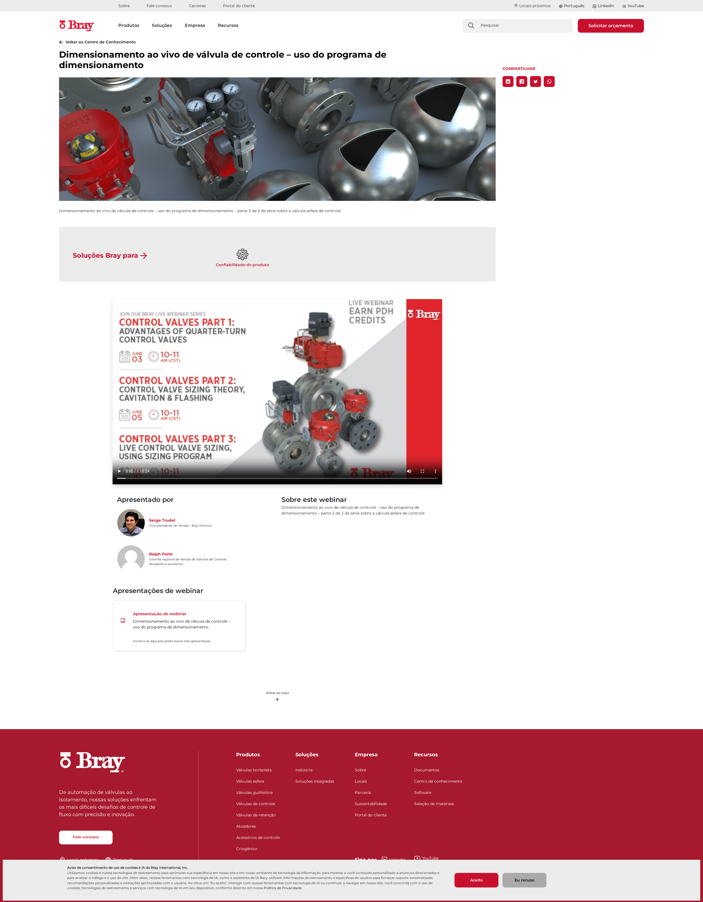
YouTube (635, 5)
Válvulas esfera (250, 781)
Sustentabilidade (371, 803)
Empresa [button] (195, 25)
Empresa (366, 755)
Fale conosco (159, 5)
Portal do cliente (239, 5)
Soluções (307, 755)
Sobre (124, 5)
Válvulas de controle (255, 803)
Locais (361, 781)
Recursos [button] (228, 25)
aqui (153, 641)
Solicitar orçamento (610, 25)
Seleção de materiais (434, 803)
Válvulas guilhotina (254, 792)
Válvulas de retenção (256, 815)
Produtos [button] (128, 25)
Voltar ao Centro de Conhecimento (101, 42)
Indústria (304, 770)
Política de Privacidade (283, 888)
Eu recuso (524, 880)
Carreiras (197, 5)
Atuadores (246, 826)
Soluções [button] (162, 25)
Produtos (248, 755)
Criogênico (246, 848)
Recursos (426, 755)
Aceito (476, 880)
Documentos (426, 770)
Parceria (363, 792)
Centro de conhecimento (438, 781)
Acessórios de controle (258, 837)
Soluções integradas (314, 781)
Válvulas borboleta (254, 770)
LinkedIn (606, 5)
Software (422, 792)
